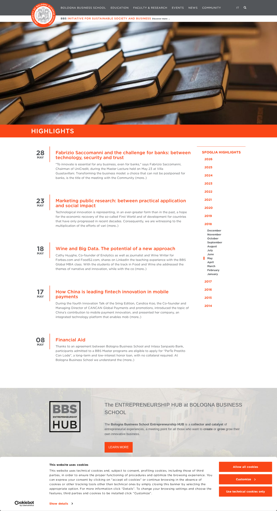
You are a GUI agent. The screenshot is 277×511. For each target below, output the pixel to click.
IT (237, 7)
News (193, 7)
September (214, 242)
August (212, 246)
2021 (208, 199)
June (210, 254)
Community (211, 7)
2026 (208, 159)
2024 (208, 175)
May (210, 258)
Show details (58, 503)
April (210, 262)
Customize (243, 479)
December (214, 230)
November (214, 234)
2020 (208, 208)
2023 (208, 183)
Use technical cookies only (245, 491)
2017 (208, 281)
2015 (208, 298)
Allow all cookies (245, 467)
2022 (208, 191)
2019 (208, 216)
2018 (208, 224)
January (212, 274)
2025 (208, 167)
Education (120, 7)
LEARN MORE (119, 447)
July (210, 250)
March (211, 266)
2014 (208, 306)
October (212, 238)
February (213, 270)
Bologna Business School (83, 7)
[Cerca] (245, 8)
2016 (208, 289)
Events (178, 7)
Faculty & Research (150, 7)
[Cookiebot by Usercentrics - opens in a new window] (24, 503)
